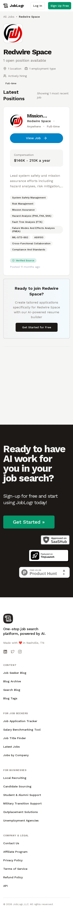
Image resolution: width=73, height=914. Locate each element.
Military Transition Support (22, 803)
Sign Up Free (59, 5)
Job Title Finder (14, 738)
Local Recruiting (14, 777)
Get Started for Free (36, 327)
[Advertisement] (36, 383)
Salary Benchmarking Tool (22, 729)
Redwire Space (39, 121)
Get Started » (29, 522)
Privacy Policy (13, 860)
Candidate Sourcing (17, 786)
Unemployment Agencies (21, 820)
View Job (33, 138)
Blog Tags (10, 698)
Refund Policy (13, 877)
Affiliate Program (15, 851)
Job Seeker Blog (14, 672)
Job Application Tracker (20, 721)
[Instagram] (20, 652)
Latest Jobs (11, 746)
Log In (37, 5)
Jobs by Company (16, 755)
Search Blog (11, 689)
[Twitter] (13, 652)
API (5, 885)
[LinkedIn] (5, 652)
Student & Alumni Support (22, 795)
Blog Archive (12, 681)
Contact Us (11, 843)
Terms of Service (15, 868)
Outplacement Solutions (20, 812)
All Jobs (8, 16)
